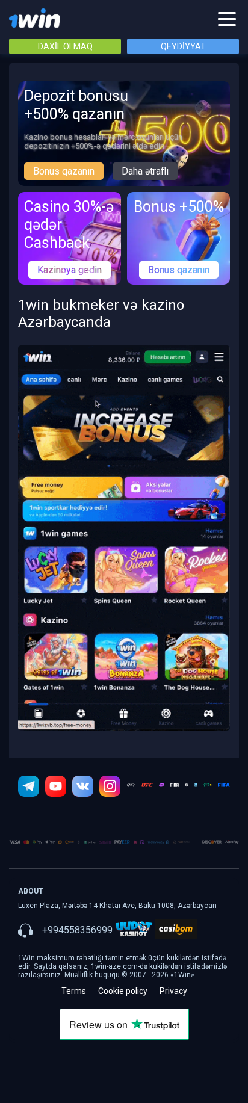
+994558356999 (77, 930)
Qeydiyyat (183, 46)
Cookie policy (122, 991)
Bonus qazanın (64, 171)
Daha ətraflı (145, 171)
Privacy (173, 991)
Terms (73, 991)
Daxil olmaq (65, 46)
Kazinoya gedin (69, 270)
